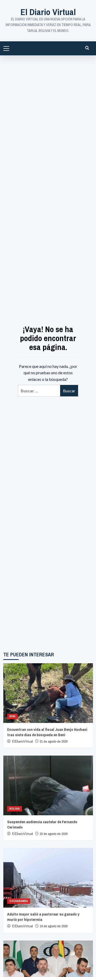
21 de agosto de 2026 (54, 741)
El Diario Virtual (48, 12)
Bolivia (14, 808)
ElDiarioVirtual (22, 741)
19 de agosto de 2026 (54, 926)
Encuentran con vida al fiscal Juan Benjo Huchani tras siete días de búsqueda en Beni (47, 732)
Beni (12, 716)
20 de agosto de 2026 (54, 834)
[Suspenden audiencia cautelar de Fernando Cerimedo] (48, 785)
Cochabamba (18, 901)
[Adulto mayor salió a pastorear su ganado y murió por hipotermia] (48, 877)
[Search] (87, 47)
